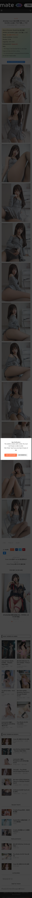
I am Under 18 (22, 455)
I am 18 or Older (11, 455)
